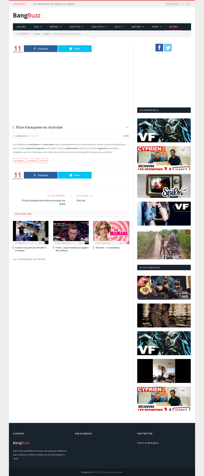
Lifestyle (74, 26)
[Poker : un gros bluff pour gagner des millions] (71, 232)
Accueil (21, 26)
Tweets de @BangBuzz (148, 442)
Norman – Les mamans (108, 247)
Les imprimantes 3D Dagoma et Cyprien (54, 4)
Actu (117, 26)
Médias (54, 26)
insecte (43, 160)
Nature (136, 26)
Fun (36, 26)
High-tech (97, 26)
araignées (19, 160)
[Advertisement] (133, 15)
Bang (26, 15)
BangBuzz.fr (87, 472)
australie (32, 160)
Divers (126, 136)
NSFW (155, 26)
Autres (173, 26)
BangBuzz (21, 136)
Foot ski (81, 200)
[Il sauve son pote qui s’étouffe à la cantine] (30, 232)
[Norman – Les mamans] (111, 232)
